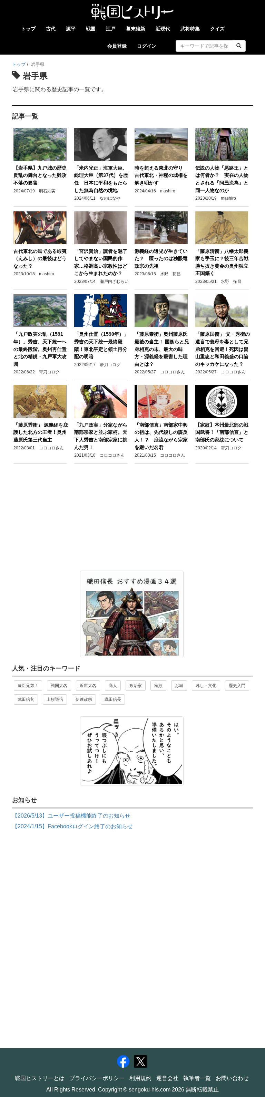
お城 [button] (179, 685)
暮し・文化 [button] (206, 685)
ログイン (146, 46)
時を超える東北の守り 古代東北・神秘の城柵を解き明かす (161, 175)
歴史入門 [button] (237, 685)
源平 (71, 28)
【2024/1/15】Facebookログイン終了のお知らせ (72, 826)
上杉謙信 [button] (55, 699)
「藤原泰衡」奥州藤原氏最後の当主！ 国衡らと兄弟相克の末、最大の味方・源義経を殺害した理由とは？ (162, 348)
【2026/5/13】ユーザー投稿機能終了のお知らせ (71, 816)
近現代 (163, 28)
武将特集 (190, 28)
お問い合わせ (232, 1078)
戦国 (91, 28)
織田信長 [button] (113, 699)
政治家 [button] (135, 685)
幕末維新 (135, 28)
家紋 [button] (158, 685)
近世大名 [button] (88, 685)
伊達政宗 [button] (84, 699)
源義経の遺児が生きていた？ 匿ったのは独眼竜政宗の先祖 (161, 258)
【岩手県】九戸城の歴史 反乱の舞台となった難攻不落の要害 (42, 175)
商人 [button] (113, 685)
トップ (28, 28)
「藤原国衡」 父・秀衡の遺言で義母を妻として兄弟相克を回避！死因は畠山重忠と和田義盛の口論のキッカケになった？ (222, 348)
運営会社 (167, 1078)
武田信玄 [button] (26, 699)
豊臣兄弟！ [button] (28, 685)
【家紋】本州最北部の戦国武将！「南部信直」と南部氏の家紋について (221, 432)
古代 (51, 28)
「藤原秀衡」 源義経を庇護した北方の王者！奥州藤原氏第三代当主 (40, 432)
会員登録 (117, 46)
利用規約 (140, 1078)
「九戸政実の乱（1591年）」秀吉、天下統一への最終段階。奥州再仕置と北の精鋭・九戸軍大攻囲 (40, 348)
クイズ (217, 28)
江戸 (111, 28)
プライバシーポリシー (97, 1078)
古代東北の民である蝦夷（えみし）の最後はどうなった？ (40, 258)
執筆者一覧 (197, 1078)
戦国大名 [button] (59, 685)
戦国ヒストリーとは (40, 1078)
